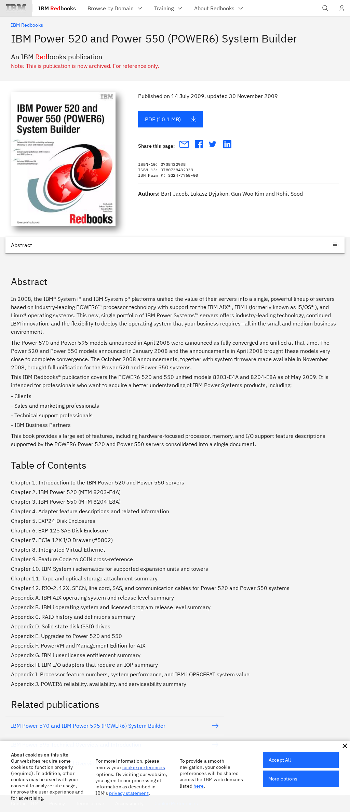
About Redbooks (214, 8)
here (198, 786)
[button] (344, 745)
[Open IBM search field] (325, 8)
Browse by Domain (111, 8)
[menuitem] (115, 8)
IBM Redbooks (27, 25)
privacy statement (129, 793)
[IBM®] (16, 8)
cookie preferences (143, 767)
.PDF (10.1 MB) (162, 119)
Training (164, 8)
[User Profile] (342, 8)
